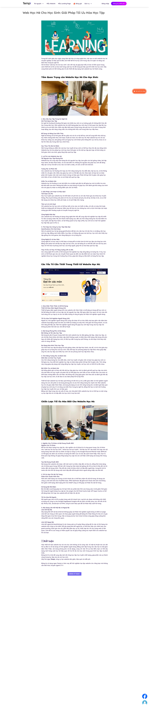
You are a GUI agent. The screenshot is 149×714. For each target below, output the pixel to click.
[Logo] (26, 3)
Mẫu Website (51, 3)
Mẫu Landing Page (64, 3)
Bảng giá (79, 3)
